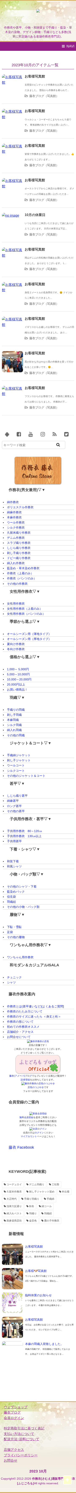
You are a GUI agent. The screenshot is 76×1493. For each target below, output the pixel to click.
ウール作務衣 (16, 522)
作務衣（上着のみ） (20, 573)
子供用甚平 (14, 841)
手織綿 (50, 1198)
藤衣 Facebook (21, 1147)
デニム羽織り (36, 1184)
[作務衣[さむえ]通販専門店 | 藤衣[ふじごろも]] (38, 14)
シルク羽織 (14, 725)
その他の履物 (16, 937)
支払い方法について (19, 1434)
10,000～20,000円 (19, 679)
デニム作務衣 (16, 537)
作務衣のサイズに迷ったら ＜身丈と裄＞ (34, 1016)
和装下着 (13, 861)
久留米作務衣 (14, 1191)
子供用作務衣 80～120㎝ (24, 831)
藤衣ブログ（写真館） (44, 96)
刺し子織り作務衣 (19, 553)
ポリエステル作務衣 (20, 507)
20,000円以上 (16, 684)
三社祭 (55, 1184)
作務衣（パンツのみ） (22, 578)
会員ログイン (14, 1418)
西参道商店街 (14, 1220)
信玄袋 (11, 896)
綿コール (47, 1206)
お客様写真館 (35, 76)
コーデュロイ (14, 1184)
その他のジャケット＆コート (26, 775)
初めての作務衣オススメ (23, 1026)
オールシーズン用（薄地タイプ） (29, 634)
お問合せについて (19, 1037)
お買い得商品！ (17, 689)
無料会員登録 (26, 1117)
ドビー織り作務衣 (19, 558)
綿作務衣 (13, 502)
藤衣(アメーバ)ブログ (20, 1076)
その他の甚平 (16, 811)
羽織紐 (11, 901)
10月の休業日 (35, 215)
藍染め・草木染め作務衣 (23, 568)
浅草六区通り (14, 1206)
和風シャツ (14, 866)
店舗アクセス (14, 1449)
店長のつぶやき (36, 1087)
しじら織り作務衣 (19, 548)
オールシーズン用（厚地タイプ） (29, 639)
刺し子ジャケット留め (41, 1191)
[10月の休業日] (10, 215)
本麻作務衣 (14, 517)
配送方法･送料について (21, 1439)
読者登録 (25, 1079)
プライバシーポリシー (21, 1455)
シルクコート (16, 770)
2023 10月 (38, 1471)
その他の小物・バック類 (23, 907)
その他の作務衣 (17, 583)
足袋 (10, 932)
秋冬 (31, 1206)
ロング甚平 (14, 806)
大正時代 (12, 1198)
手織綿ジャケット (19, 755)
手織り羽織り (31, 1198)
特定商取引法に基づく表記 (24, 1428)
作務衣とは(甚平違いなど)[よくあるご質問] (35, 1006)
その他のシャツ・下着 (22, 886)
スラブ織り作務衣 (19, 542)
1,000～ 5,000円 (18, 669)
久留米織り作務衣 (19, 532)
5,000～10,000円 (18, 674)
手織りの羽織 (16, 709)
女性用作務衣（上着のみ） (24, 608)
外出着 (65, 1191)
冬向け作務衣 (16, 649)
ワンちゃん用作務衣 (20, 957)
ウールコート (16, 765)
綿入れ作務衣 (16, 563)
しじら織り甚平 (17, 795)
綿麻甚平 (13, 800)
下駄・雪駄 (14, 927)
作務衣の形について (20, 1021)
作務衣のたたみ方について (24, 1011)
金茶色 (33, 1220)
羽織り (33, 1213)
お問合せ (10, 1460)
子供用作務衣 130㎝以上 (24, 836)
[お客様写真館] (12, 77)
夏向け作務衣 (16, 644)
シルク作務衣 (16, 527)
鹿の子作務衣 (51, 1220)
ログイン (39, 1132)
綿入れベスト (14, 1213)
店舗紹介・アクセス (20, 1031)
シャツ (11, 982)
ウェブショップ (15, 1407)
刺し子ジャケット (19, 760)
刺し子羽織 (14, 714)
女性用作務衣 (16, 603)
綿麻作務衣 (14, 512)
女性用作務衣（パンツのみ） (26, 613)
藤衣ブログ (12, 1412)
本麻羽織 (13, 720)
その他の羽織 (16, 735)
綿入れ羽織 (14, 730)
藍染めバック (16, 891)
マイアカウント (29, 1136)
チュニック (14, 977)
